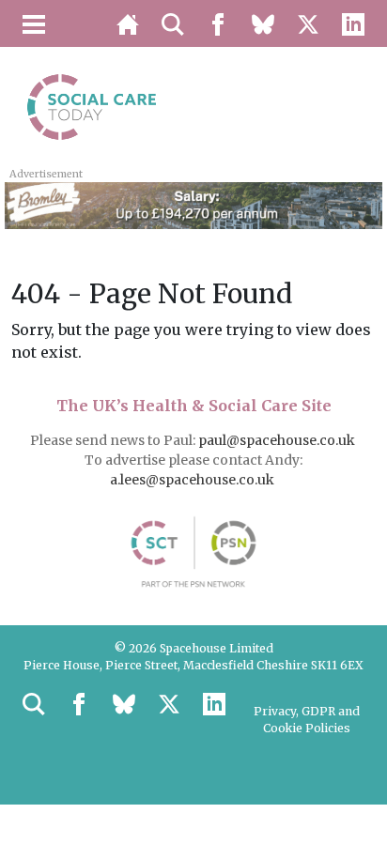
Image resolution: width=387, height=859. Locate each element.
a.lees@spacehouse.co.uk (193, 479)
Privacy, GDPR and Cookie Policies (307, 719)
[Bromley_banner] (193, 203)
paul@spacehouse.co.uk (278, 440)
